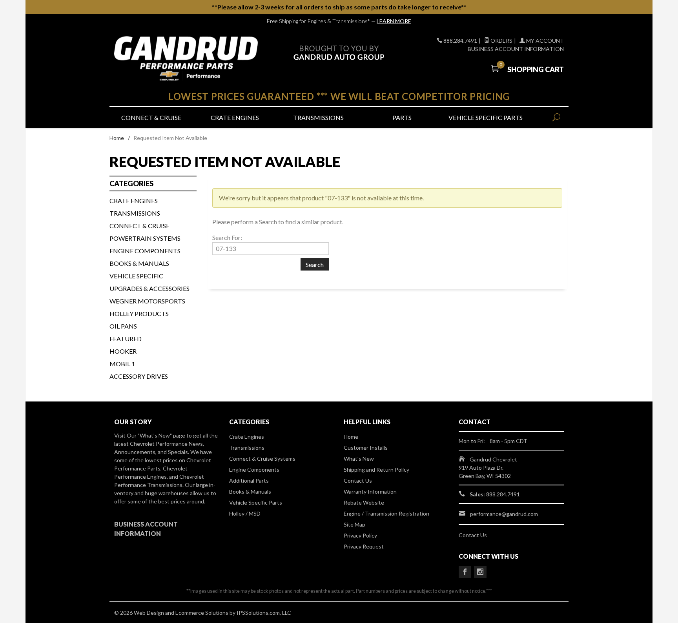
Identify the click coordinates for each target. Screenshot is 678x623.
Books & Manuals (139, 263)
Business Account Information (516, 48)
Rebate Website (364, 502)
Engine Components (144, 250)
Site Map (354, 524)
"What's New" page (161, 435)
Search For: (227, 237)
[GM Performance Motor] (185, 58)
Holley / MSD (245, 513)
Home (116, 137)
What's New (359, 458)
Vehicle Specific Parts (485, 117)
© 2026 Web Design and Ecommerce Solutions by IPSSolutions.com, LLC (202, 612)
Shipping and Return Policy (376, 469)
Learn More (394, 21)
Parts (402, 117)
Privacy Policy (360, 535)
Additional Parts (249, 480)
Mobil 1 (122, 363)
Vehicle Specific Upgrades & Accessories (149, 282)
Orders (500, 40)
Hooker (123, 351)
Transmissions (318, 117)
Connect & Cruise (151, 117)
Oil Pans (123, 326)
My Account (544, 40)
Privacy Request (364, 546)
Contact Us (358, 480)
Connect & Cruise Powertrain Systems (144, 232)
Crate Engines (235, 117)
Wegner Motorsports (147, 301)
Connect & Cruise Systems (262, 458)
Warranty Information (370, 491)
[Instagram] (480, 572)
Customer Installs (366, 447)
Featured (125, 338)
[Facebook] (465, 572)
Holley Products (139, 313)
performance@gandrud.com (504, 513)
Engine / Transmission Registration (386, 513)
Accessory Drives (138, 376)
